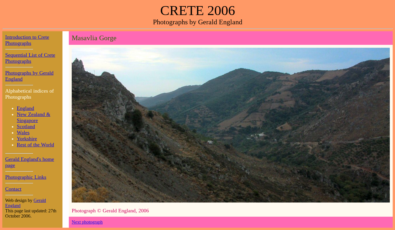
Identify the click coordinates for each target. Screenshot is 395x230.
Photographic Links (25, 177)
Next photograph (87, 222)
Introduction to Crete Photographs (27, 40)
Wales (23, 132)
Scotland (26, 126)
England (25, 108)
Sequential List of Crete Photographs (30, 58)
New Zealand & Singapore (33, 117)
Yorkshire (27, 138)
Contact (13, 189)
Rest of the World (35, 145)
